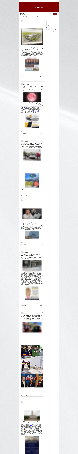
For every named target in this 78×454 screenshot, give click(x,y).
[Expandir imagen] (26, 350)
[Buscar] (50, 14)
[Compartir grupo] (57, 13)
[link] (22, 16)
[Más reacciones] (24, 74)
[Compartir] (42, 19)
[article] (32, 50)
